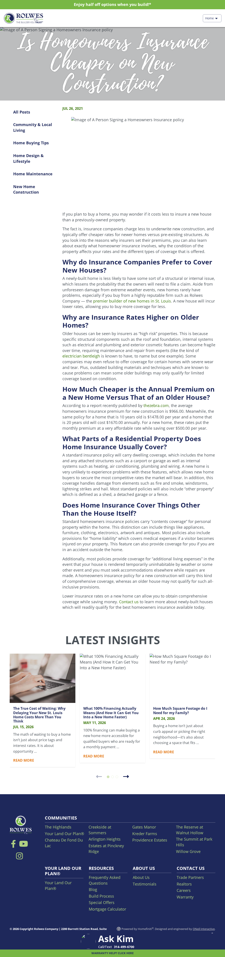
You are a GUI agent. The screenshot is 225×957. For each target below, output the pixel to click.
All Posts (21, 112)
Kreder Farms (144, 833)
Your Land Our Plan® (64, 833)
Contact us (129, 601)
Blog (93, 889)
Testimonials (144, 884)
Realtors (184, 884)
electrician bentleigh (81, 356)
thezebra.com (156, 405)
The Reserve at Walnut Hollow (189, 829)
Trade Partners (190, 877)
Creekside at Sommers (100, 829)
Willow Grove (188, 851)
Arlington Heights (105, 839)
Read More (23, 760)
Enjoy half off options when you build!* (112, 4)
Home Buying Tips (31, 142)
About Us (141, 877)
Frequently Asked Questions (104, 880)
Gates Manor (144, 827)
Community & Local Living (32, 127)
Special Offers (101, 902)
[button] (108, 777)
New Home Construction (26, 189)
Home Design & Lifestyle (28, 158)
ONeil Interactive (204, 929)
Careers (184, 890)
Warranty (185, 897)
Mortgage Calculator (107, 909)
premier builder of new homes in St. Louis (132, 301)
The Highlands (58, 827)
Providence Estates (149, 840)
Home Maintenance (33, 173)
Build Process (101, 896)
